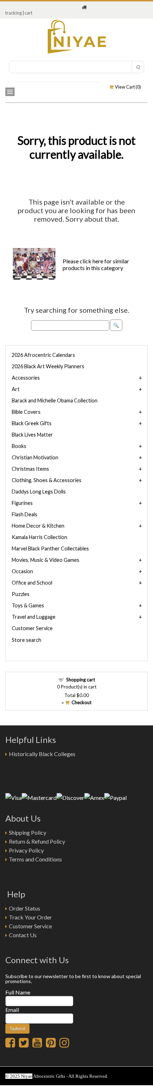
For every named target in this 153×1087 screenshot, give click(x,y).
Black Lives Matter (32, 435)
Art (16, 389)
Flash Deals (24, 514)
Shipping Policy (27, 832)
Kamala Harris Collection (39, 537)
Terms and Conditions (35, 859)
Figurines (22, 503)
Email (12, 1009)
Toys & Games (28, 605)
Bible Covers (26, 412)
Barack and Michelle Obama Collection (54, 400)
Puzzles (21, 594)
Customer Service (32, 628)
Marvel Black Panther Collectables (50, 548)
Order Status (24, 908)
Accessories (26, 378)
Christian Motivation (35, 457)
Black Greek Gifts (32, 423)
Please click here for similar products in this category (96, 264)
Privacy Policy (26, 850)
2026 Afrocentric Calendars (43, 355)
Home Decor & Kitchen (38, 526)
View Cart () (127, 87)
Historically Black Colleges (42, 753)
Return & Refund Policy (37, 841)
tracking (13, 13)
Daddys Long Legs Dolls (39, 492)
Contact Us (23, 935)
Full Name (17, 992)
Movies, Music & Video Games (45, 560)
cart (28, 13)
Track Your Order (30, 917)
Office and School (32, 583)
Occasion (22, 571)
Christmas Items (30, 469)
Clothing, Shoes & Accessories (46, 480)
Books (19, 446)
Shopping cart (80, 679)
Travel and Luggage (34, 617)
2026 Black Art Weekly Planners (48, 366)
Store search (26, 640)
